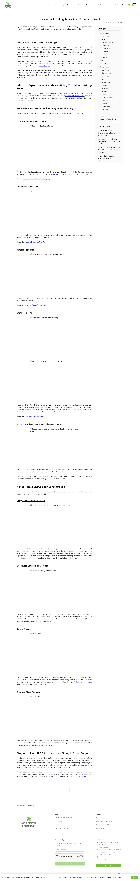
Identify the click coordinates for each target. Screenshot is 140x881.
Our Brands (58, 821)
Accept (135, 877)
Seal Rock (105, 101)
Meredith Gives (100, 828)
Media (102, 61)
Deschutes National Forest (74, 96)
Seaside (104, 104)
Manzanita (105, 85)
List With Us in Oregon (61, 828)
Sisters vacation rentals (83, 682)
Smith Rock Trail (25, 312)
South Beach (106, 107)
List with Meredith (117, 5)
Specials (65, 5)
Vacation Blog (104, 33)
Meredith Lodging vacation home (59, 765)
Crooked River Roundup (28, 692)
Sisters (104, 55)
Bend (109, 23)
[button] (129, 5)
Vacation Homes (50, 5)
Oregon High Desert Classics (31, 500)
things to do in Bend (80, 776)
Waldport (105, 110)
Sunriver (104, 58)
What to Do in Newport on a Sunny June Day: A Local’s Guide (107, 158)
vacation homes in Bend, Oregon (54, 772)
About (87, 5)
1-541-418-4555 (103, 859)
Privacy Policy (58, 877)
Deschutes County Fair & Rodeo (32, 565)
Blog (97, 817)
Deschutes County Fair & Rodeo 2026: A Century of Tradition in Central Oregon (109, 150)
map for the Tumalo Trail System (34, 305)
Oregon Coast (105, 67)
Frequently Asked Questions (104, 821)
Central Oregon (44, 66)
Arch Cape (105, 70)
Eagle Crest (106, 45)
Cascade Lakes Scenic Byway (31, 121)
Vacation (103, 116)
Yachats (104, 113)
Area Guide (100, 5)
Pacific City (105, 94)
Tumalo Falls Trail (25, 249)
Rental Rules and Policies (103, 824)
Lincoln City (106, 82)
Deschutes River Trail (27, 186)
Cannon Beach (107, 73)
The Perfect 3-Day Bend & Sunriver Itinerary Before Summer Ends (107, 133)
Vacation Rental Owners (108, 119)
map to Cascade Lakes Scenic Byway (36, 179)
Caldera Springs (107, 42)
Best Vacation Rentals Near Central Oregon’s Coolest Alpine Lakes (109, 141)
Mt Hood (105, 52)
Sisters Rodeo (24, 629)
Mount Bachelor (60, 174)
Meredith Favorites (106, 64)
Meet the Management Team (63, 817)
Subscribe (70, 864)
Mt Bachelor (106, 48)
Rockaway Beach (108, 97)
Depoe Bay (105, 76)
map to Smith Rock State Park (35, 416)
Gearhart (105, 79)
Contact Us (77, 5)
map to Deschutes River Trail (36, 242)
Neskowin (105, 88)
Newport (105, 91)
